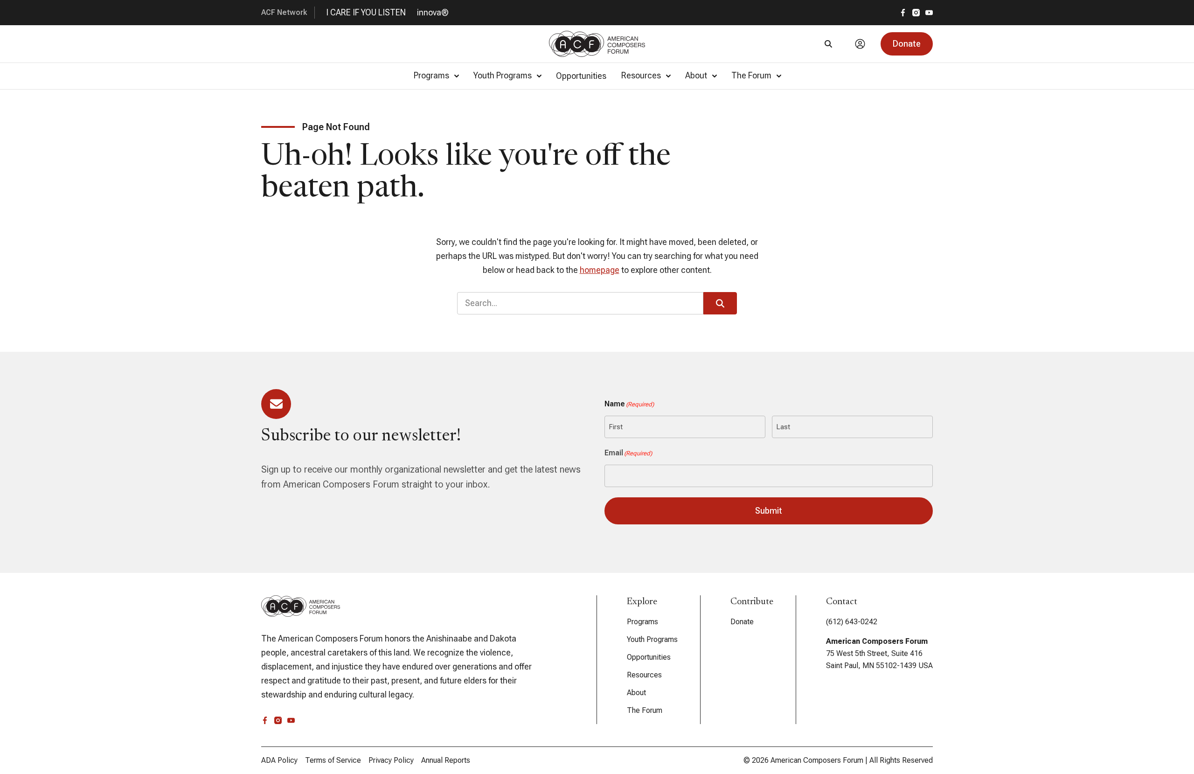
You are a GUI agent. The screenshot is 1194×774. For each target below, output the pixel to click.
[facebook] (903, 12)
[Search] (828, 44)
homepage (599, 270)
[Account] (860, 44)
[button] (907, 44)
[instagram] (916, 12)
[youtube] (929, 12)
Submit (768, 511)
